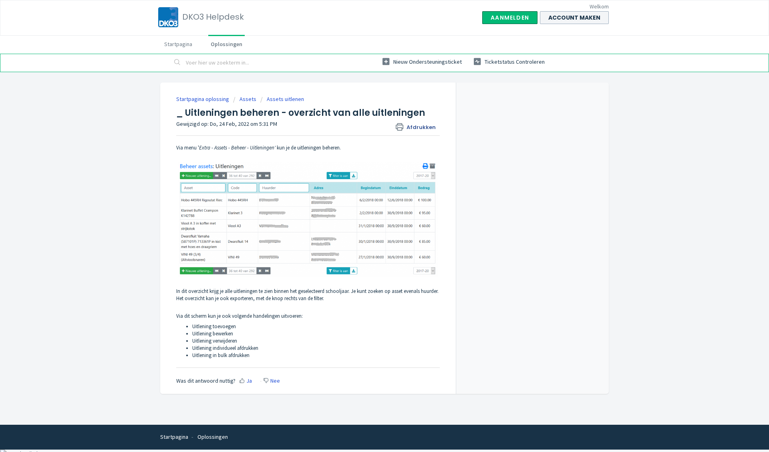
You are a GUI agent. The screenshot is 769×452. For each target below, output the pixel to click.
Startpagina (178, 44)
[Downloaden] (369, 121)
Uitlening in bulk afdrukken (221, 355)
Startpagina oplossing (203, 99)
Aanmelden (510, 18)
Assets (248, 99)
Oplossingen (226, 44)
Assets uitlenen (285, 99)
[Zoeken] (177, 63)
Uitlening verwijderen (214, 340)
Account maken (574, 18)
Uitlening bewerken (212, 333)
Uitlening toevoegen (214, 326)
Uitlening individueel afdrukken (225, 348)
